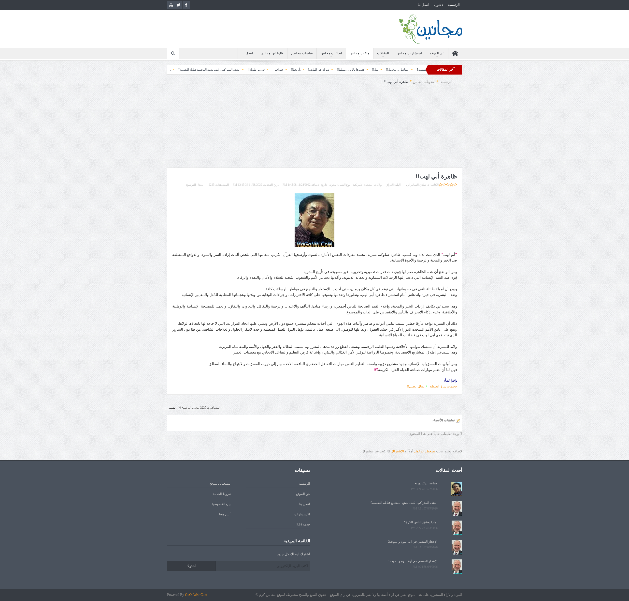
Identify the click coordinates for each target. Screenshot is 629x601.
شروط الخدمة (222, 494)
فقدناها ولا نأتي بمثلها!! (374, 69)
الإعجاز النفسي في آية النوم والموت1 (413, 561)
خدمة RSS (303, 524)
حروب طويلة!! (279, 69)
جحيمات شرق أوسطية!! (442, 386)
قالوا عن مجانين (272, 53)
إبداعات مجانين (331, 53)
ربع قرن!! (188, 69)
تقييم (172, 407)
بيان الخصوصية (221, 504)
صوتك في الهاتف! (342, 69)
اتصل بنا (423, 5)
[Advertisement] (314, 130)
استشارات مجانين (409, 53)
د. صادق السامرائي (417, 184)
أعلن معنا (225, 514)
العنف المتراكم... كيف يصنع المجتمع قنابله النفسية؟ (232, 69)
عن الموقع (437, 53)
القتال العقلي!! (416, 386)
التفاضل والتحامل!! (421, 69)
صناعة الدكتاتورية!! (425, 483)
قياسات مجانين (302, 53)
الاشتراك (397, 451)
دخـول (438, 5)
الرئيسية (454, 5)
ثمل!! (398, 69)
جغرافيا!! (301, 69)
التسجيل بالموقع (220, 483)
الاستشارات (302, 514)
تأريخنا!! (319, 69)
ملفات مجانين (360, 53)
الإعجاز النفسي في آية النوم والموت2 (413, 541)
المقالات (383, 53)
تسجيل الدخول (424, 451)
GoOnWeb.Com (196, 595)
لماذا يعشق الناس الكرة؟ (421, 522)
